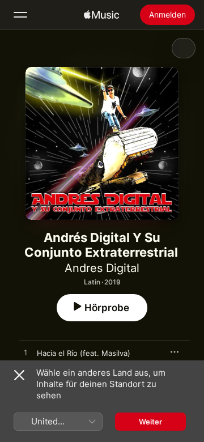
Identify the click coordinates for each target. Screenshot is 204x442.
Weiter (150, 421)
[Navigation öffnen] (20, 14)
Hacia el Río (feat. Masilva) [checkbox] (83, 353)
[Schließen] (19, 375)
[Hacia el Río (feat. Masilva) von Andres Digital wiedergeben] (25, 353)
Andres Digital (102, 268)
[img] (101, 15)
